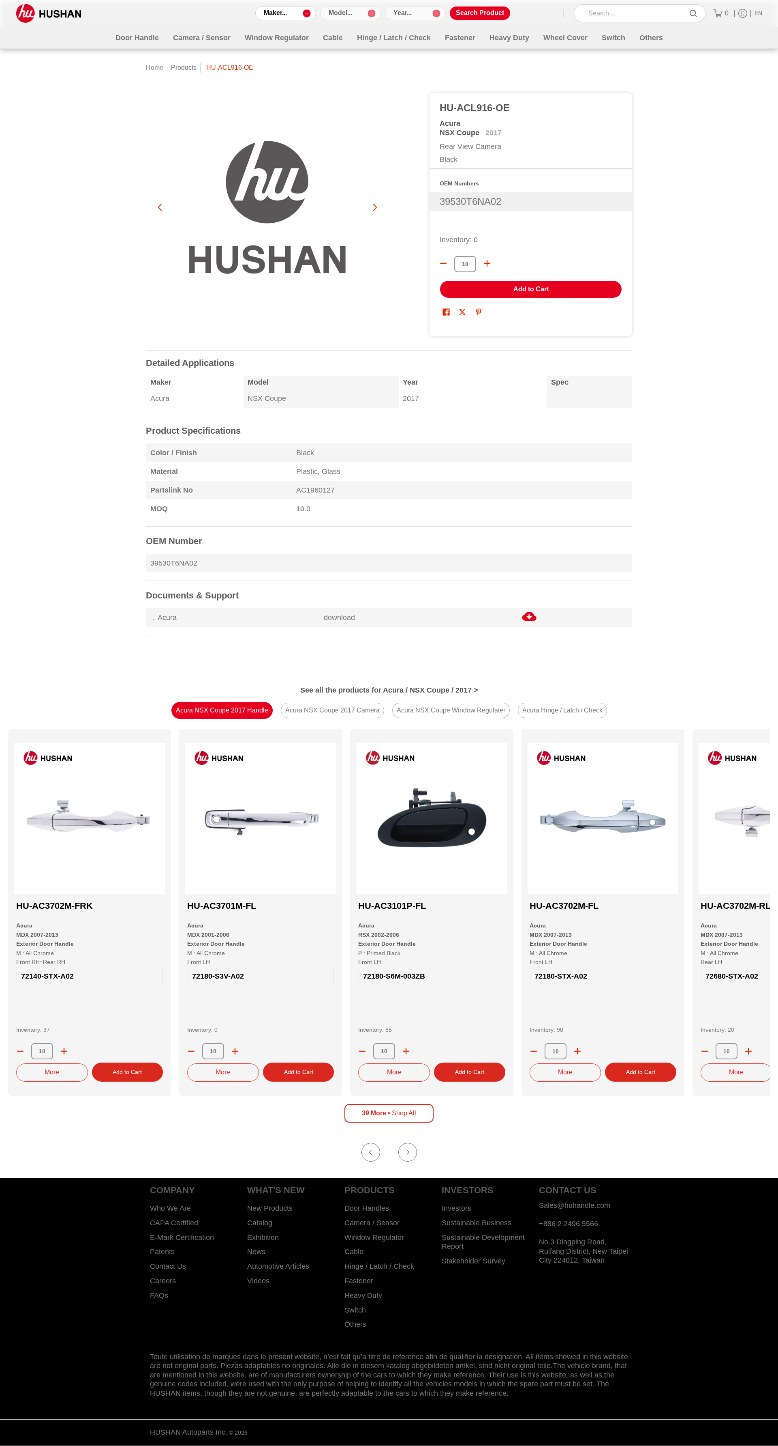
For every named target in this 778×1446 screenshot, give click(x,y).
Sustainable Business (476, 1223)
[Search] (693, 13)
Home (154, 67)
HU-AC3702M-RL (736, 906)
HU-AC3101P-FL (392, 906)
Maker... (275, 12)
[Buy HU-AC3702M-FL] (603, 818)
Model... (340, 12)
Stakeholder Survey (473, 1261)
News (256, 1252)
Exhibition (263, 1237)
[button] (446, 312)
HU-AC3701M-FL (221, 906)
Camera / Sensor (372, 1223)
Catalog (259, 1223)
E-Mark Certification (182, 1237)
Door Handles (366, 1208)
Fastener (358, 1281)
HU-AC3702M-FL (564, 906)
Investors (456, 1208)
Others (355, 1324)
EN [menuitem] (758, 13)
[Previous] (160, 207)
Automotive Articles (278, 1266)
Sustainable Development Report (483, 1242)
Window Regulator (374, 1237)
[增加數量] (487, 263)
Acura (450, 123)
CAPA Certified (174, 1223)
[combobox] (634, 13)
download (339, 617)
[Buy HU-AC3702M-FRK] (89, 818)
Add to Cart (531, 289)
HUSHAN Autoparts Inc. (188, 1432)
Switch (355, 1310)
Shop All (389, 1113)
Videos (258, 1281)
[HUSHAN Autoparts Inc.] (48, 13)
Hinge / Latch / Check (379, 1266)
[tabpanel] (389, 498)
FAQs (159, 1295)
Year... (402, 12)
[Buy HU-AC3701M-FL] (260, 818)
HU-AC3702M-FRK (54, 906)
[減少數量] (443, 263)
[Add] (64, 1051)
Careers (163, 1281)
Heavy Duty (363, 1295)
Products (184, 67)
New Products (270, 1208)
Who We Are (170, 1208)
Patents (162, 1252)
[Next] (374, 207)
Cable (353, 1252)
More (52, 1072)
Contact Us (168, 1266)
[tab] (222, 710)
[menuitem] (721, 13)
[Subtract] (20, 1051)
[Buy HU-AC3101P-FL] (431, 818)
